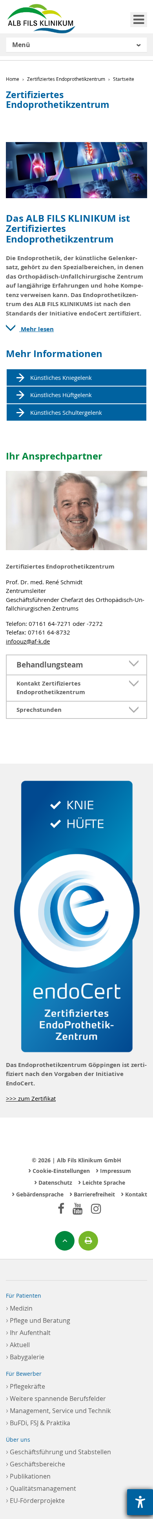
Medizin (19, 1307)
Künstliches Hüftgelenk (61, 395)
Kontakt (134, 1193)
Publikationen (28, 1475)
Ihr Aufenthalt (28, 1332)
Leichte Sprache (101, 1181)
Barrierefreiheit (92, 1193)
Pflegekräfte (25, 1385)
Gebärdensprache (38, 1193)
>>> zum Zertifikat (31, 1098)
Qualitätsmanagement (41, 1488)
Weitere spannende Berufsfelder (56, 1398)
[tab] (76, 45)
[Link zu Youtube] (78, 1208)
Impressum (113, 1170)
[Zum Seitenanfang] (65, 1241)
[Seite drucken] (88, 1241)
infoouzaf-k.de (28, 641)
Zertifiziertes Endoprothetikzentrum (66, 79)
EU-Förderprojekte (35, 1500)
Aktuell (18, 1344)
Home (12, 79)
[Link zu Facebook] (61, 1208)
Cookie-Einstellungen (59, 1170)
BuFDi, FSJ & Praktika (38, 1422)
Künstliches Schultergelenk (66, 412)
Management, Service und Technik (58, 1410)
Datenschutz (53, 1181)
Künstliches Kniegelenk (61, 377)
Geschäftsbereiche (35, 1463)
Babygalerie (25, 1356)
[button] (76, 45)
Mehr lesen (36, 329)
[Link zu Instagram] (96, 1208)
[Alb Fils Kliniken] (41, 18)
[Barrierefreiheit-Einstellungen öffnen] (140, 1502)
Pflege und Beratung (38, 1320)
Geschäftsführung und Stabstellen (58, 1451)
